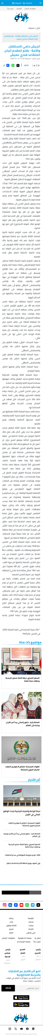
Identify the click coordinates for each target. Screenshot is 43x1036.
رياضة (11, 918)
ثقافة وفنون (11, 925)
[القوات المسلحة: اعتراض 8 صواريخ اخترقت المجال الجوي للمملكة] (21, 749)
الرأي (38, 28)
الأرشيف (19, 8)
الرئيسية (31, 918)
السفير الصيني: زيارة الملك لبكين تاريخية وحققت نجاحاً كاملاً (22, 679)
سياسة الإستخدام (23, 941)
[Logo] (21, 17)
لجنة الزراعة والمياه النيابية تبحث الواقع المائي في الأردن (21, 813)
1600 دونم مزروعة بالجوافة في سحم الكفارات (22, 855)
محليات (31, 922)
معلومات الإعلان (30, 8)
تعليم (11, 932)
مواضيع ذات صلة (30, 642)
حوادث (30, 925)
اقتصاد (31, 929)
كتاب (11, 922)
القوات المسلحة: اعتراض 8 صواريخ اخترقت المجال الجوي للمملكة (22, 768)
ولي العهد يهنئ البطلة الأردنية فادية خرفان (23, 863)
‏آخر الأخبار (34, 779)
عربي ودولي (30, 932)
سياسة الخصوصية (25, 938)
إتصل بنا (38, 938)
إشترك (8, 988)
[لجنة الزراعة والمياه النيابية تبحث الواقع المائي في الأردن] (21, 796)
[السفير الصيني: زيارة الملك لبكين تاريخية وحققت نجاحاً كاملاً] (21, 661)
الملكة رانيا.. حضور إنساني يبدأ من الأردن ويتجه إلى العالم (23, 724)
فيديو (11, 929)
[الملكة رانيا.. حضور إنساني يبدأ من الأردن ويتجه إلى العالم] (21, 705)
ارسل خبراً (10, 8)
